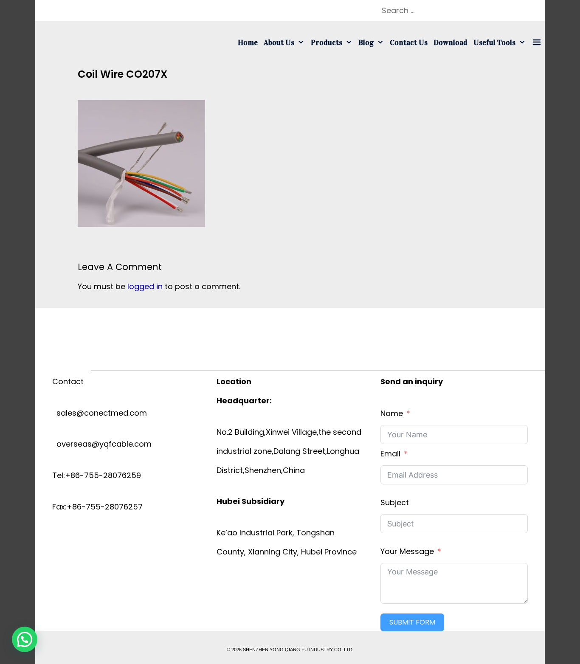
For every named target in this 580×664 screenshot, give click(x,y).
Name (391, 413)
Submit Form (412, 622)
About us (279, 42)
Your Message (407, 551)
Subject (394, 502)
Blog (366, 42)
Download (450, 42)
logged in (145, 286)
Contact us (409, 42)
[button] (24, 639)
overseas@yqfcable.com (102, 444)
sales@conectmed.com (99, 413)
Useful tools (494, 42)
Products (326, 42)
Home (248, 42)
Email (390, 453)
